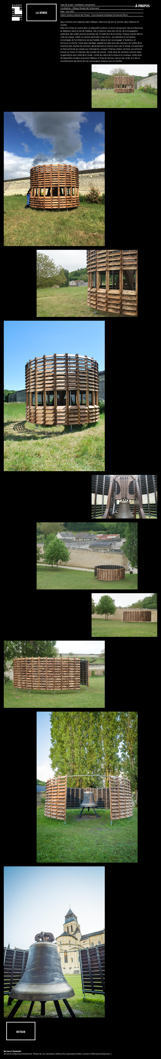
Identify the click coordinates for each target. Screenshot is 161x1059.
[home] (17, 12)
